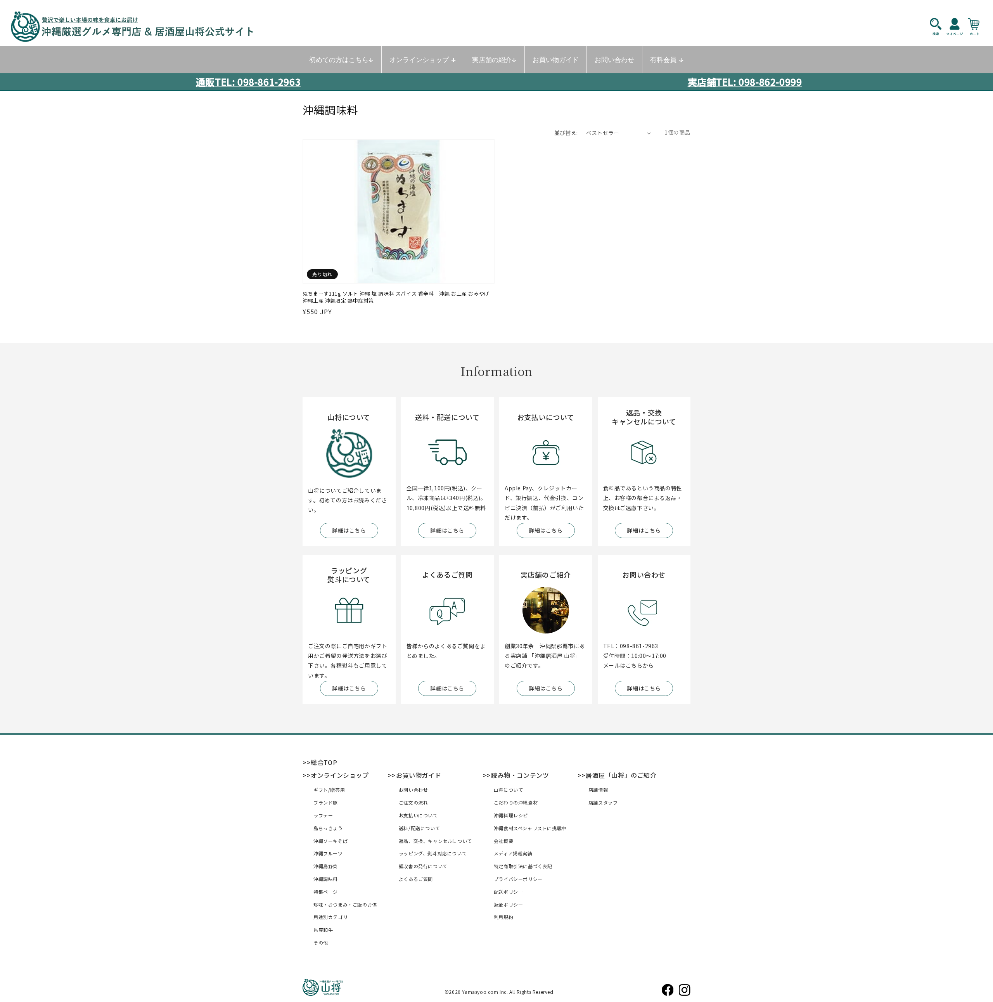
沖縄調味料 (325, 879)
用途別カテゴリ (330, 917)
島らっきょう (328, 828)
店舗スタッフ (603, 802)
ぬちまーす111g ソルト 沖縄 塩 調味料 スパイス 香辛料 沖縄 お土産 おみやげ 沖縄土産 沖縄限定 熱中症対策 (396, 297)
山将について (508, 789)
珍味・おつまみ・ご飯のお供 (345, 904)
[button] (939, 26)
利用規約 (503, 917)
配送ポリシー (508, 891)
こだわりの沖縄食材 (516, 802)
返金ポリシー (508, 904)
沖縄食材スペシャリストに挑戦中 (530, 828)
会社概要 (503, 841)
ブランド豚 (325, 802)
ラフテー (323, 815)
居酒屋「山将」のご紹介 (621, 775)
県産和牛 (323, 929)
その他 (320, 942)
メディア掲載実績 (513, 853)
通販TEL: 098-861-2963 (248, 81)
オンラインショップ (339, 775)
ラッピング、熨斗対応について (433, 853)
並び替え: (566, 133)
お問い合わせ (413, 789)
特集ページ (325, 891)
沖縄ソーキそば (330, 841)
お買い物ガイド (418, 775)
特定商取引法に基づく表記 (523, 866)
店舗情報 (598, 789)
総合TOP (324, 762)
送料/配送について (419, 828)
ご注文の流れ (413, 802)
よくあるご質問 (416, 879)
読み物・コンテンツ (520, 775)
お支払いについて (418, 815)
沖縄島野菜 (325, 866)
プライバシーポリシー (518, 879)
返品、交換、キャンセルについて (435, 841)
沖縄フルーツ (328, 853)
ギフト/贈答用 (329, 789)
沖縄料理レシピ (511, 815)
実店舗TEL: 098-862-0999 (745, 81)
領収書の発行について (423, 866)
